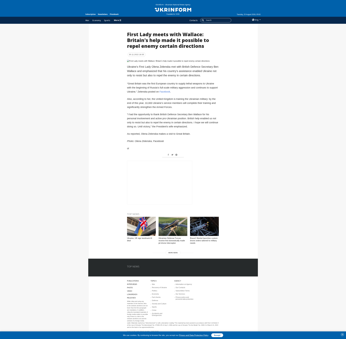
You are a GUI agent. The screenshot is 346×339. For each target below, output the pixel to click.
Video (129, 291)
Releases (131, 298)
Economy (96, 20)
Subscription (90, 14)
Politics (154, 291)
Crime (154, 310)
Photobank (114, 14)
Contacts (193, 20)
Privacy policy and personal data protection (184, 298)
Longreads (132, 294)
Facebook (164, 91)
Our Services (180, 294)
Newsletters (103, 14)
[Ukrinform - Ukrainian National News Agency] (173, 9)
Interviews (132, 284)
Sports (107, 20)
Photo (130, 288)
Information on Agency (184, 284)
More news (173, 253)
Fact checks (156, 297)
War (87, 20)
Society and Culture (159, 304)
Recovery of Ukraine (159, 287)
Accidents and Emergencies (157, 314)
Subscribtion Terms (183, 291)
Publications (133, 281)
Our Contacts (180, 287)
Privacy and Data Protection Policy (193, 335)
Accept (217, 335)
